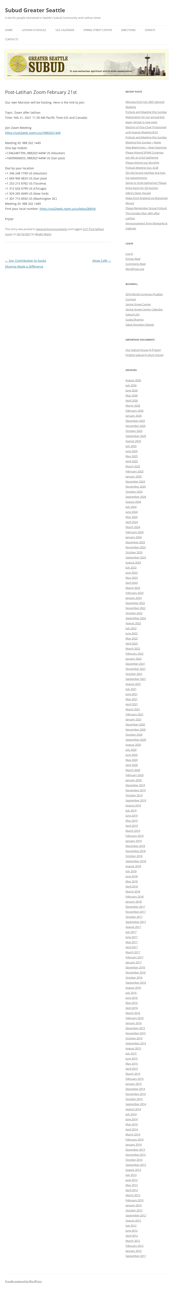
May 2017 (132, 942)
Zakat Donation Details (140, 324)
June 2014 (132, 1119)
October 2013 (134, 1160)
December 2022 (135, 603)
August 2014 (133, 1109)
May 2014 (132, 1124)
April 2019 (132, 826)
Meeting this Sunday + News (143, 142)
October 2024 (134, 491)
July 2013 (131, 1175)
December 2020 (135, 724)
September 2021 (136, 679)
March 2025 (133, 466)
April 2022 (132, 643)
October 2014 (134, 1099)
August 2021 (133, 684)
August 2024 (133, 502)
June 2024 (132, 512)
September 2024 (136, 497)
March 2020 (133, 770)
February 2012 (134, 1246)
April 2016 (132, 1008)
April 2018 (132, 886)
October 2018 (134, 856)
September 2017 (136, 922)
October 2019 (134, 795)
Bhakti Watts (43, 234)
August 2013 (133, 1170)
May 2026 (132, 395)
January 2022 (134, 659)
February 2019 (134, 836)
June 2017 (132, 937)
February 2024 (134, 532)
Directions (128, 30)
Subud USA (132, 314)
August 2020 (133, 745)
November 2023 (136, 547)
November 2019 (136, 790)
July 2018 (131, 871)
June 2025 (132, 451)
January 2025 (134, 476)
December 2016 (135, 967)
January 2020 (134, 780)
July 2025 (131, 446)
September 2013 (136, 1165)
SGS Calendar (64, 30)
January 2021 (134, 719)
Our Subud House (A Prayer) (143, 350)
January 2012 (134, 1251)
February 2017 (134, 957)
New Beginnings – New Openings (146, 147)
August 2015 (133, 1048)
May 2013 (132, 1185)
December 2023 (135, 542)
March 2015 (133, 1074)
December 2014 (135, 1089)
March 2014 (133, 1134)
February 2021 (134, 714)
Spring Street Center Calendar (144, 309)
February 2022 (134, 653)
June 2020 (132, 755)
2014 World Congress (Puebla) (144, 294)
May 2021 (132, 699)
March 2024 (133, 527)
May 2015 (132, 1063)
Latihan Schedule (34, 30)
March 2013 (133, 1195)
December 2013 (135, 1149)
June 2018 (132, 876)
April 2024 (132, 522)
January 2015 (134, 1084)
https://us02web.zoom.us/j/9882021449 (33, 133)
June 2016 (132, 998)
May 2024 (132, 517)
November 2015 (136, 1033)
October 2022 (134, 613)
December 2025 (135, 421)
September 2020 (136, 740)
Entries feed (133, 259)
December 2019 (135, 785)
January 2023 (134, 598)
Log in (129, 254)
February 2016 (134, 1018)
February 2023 (134, 593)
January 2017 (134, 962)
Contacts (11, 39)
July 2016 (131, 993)
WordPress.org (135, 269)
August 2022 (133, 623)
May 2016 (132, 1003)
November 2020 (136, 729)
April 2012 (132, 1236)
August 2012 (133, 1220)
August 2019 (133, 805)
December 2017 (135, 907)
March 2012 (133, 1241)
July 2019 (131, 810)
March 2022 (133, 648)
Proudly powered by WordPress (23, 1281)
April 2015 (132, 1069)
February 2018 (134, 896)
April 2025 (132, 461)
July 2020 (131, 750)
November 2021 (136, 669)
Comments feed (136, 264)
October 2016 (134, 977)
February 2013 (134, 1200)
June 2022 (132, 633)
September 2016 (136, 982)
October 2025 (134, 431)
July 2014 (131, 1114)
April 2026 (132, 400)
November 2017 (136, 912)
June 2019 (132, 815)
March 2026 (133, 405)
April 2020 (132, 765)
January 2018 (134, 901)
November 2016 (136, 972)
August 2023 (133, 562)
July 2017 (131, 932)
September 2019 (136, 800)
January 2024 (134, 537)
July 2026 (131, 385)
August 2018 (133, 866)
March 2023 (133, 588)
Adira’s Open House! (138, 193)
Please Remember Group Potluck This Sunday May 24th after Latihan (146, 213)
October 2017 (134, 917)
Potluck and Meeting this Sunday (146, 112)
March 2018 (133, 891)
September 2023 (136, 557)
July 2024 (131, 507)
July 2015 (131, 1053)
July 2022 (131, 628)
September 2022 (136, 618)
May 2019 (132, 820)
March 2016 (133, 1013)
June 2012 (132, 1230)
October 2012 (134, 1210)
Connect (131, 299)
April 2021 (132, 704)
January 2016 (134, 1023)
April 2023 (132, 583)
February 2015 (134, 1079)
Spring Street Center (97, 30)
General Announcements (51, 229)
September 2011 (136, 1256)
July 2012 (131, 1225)
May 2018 (132, 881)
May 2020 (132, 760)
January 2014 (134, 1144)
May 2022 (132, 638)
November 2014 (136, 1094)
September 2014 (136, 1104)
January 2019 (134, 841)
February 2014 (134, 1139)
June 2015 (132, 1058)
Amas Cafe (101, 261)
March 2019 (133, 831)
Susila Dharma (134, 319)
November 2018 (136, 851)
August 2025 (133, 441)
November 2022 (136, 608)
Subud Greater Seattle (35, 10)
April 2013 (132, 1190)
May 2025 (132, 456)
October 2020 (134, 734)
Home (9, 30)
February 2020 (134, 775)
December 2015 (135, 1028)
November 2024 (136, 486)
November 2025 (136, 426)
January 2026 (134, 416)
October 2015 (134, 1038)
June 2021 (132, 694)
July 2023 (131, 567)
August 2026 (133, 380)
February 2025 (134, 471)
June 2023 (132, 572)
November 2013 (136, 1155)
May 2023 (132, 578)
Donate (150, 30)
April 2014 (132, 1129)
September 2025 (136, 436)
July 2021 (131, 689)
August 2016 (133, 988)
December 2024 (135, 481)
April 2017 (132, 947)
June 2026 (132, 390)
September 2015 (136, 1043)
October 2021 (134, 674)
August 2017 (133, 927)
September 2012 (136, 1215)
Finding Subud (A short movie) (145, 355)
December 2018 (135, 846)
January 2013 (134, 1205)
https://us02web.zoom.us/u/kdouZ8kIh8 (68, 209)
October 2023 (134, 552)
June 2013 (132, 1180)
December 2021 (135, 664)
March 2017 (133, 952)
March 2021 (133, 709)
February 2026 (134, 411)
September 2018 (136, 861)
